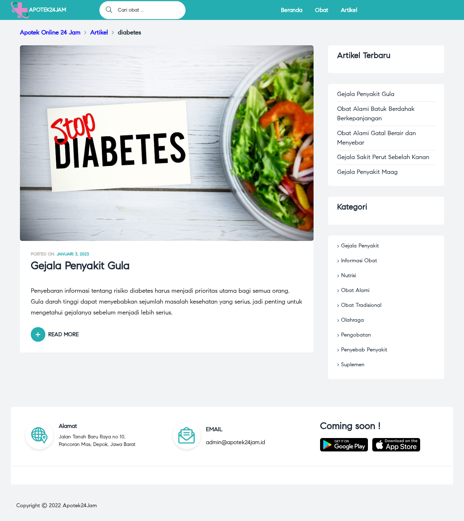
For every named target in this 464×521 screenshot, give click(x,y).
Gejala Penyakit (360, 245)
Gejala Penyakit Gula (80, 265)
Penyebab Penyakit (364, 349)
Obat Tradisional (361, 305)
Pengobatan (356, 335)
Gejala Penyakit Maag (367, 172)
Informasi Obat (359, 260)
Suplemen (352, 364)
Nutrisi (348, 275)
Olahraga (352, 320)
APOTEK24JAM (47, 10)
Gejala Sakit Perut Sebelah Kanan (383, 157)
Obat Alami (355, 290)
